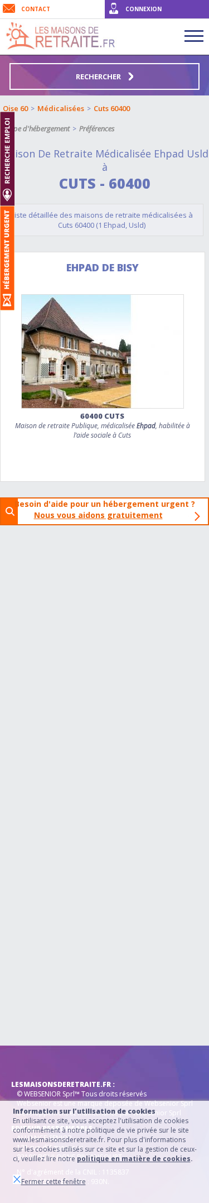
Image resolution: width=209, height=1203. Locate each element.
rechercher (99, 76)
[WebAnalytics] (33, 1062)
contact (35, 9)
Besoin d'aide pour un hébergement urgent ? (108, 509)
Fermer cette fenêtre (53, 1181)
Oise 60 (15, 108)
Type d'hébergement (38, 128)
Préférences (97, 128)
